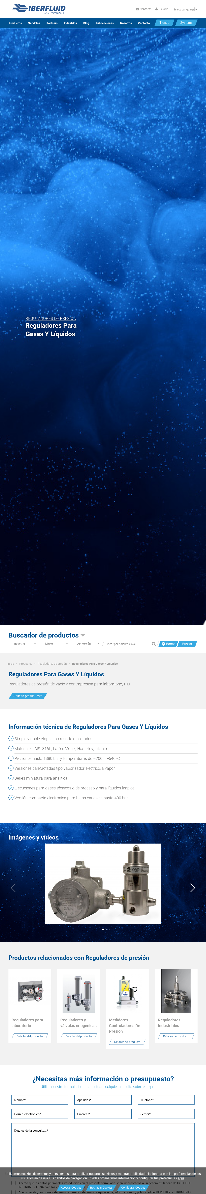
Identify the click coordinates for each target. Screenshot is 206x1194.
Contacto (145, 9)
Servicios (34, 23)
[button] (193, 887)
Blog (86, 23)
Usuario (163, 9)
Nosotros (126, 23)
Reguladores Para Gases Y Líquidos (95, 664)
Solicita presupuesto (27, 696)
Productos (15, 23)
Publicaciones (105, 23)
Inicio (10, 664)
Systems (186, 22)
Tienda (164, 22)
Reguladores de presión (52, 664)
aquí (181, 1178)
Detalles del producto (30, 1036)
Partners (52, 23)
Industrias (70, 23)
